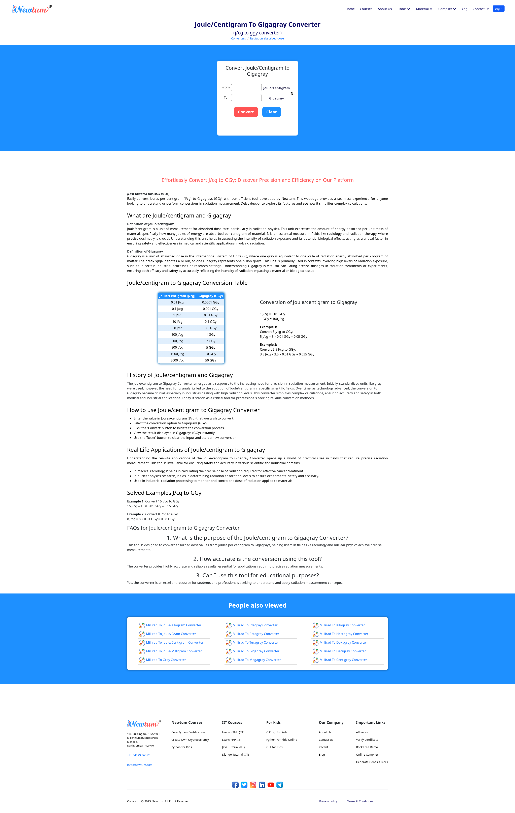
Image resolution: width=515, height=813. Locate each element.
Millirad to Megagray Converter (256, 660)
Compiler (445, 9)
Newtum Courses (187, 722)
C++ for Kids (274, 747)
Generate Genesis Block (372, 762)
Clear (271, 112)
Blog (464, 9)
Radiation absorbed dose (267, 38)
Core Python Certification (188, 732)
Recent (323, 747)
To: (226, 97)
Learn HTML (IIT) (233, 732)
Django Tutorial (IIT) (235, 754)
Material (423, 9)
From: (226, 87)
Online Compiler (367, 754)
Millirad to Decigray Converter (342, 651)
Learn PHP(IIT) (231, 740)
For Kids (273, 722)
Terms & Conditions (360, 801)
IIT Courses (232, 722)
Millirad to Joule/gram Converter (170, 634)
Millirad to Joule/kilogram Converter (173, 625)
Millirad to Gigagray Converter (255, 651)
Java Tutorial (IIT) (233, 747)
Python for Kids (181, 747)
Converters (238, 38)
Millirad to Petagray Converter (255, 634)
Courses (366, 9)
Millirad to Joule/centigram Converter (174, 642)
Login (498, 8)
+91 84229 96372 (138, 755)
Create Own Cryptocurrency (190, 740)
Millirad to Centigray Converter (343, 660)
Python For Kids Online (281, 740)
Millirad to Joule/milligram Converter (173, 651)
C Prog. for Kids (276, 732)
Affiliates (362, 732)
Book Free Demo (367, 747)
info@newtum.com (139, 765)
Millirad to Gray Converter (165, 660)
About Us (385, 9)
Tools (402, 9)
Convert (246, 112)
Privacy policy (328, 801)
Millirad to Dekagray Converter (343, 642)
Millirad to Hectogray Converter (343, 634)
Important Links (370, 722)
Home (350, 9)
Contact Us (481, 9)
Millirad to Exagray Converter (255, 625)
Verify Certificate (367, 740)
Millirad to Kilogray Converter (342, 625)
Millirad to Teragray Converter (255, 642)
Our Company (331, 722)
